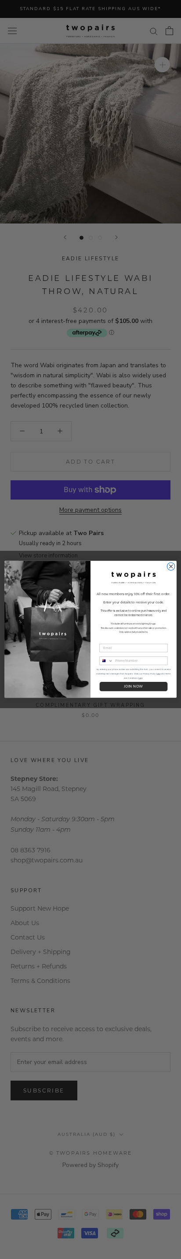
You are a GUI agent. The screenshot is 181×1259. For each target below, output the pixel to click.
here (158, 674)
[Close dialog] (171, 567)
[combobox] (106, 661)
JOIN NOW (133, 686)
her (139, 678)
